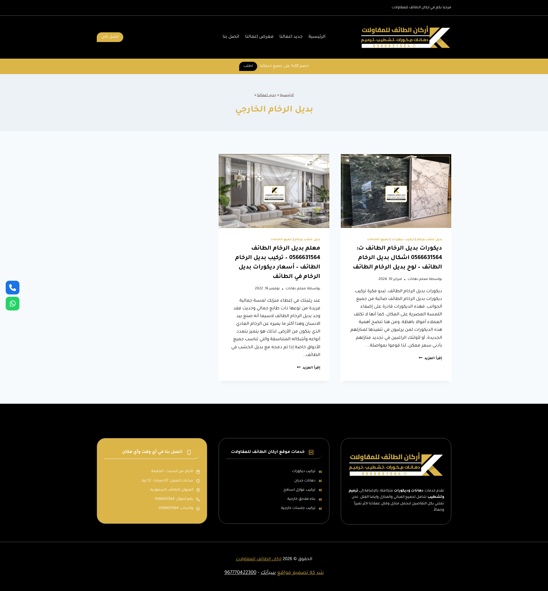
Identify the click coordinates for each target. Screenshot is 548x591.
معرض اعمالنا (259, 37)
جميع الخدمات (378, 239)
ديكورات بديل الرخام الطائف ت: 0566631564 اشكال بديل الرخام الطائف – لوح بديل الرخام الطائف (397, 258)
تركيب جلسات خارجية (298, 508)
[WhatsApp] (12, 304)
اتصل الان (110, 37)
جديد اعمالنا (291, 37)
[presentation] (396, 191)
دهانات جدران (304, 481)
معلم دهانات (418, 279)
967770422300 (240, 573)
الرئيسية (317, 37)
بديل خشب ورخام (429, 239)
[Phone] (12, 287)
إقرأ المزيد (430, 359)
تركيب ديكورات (403, 239)
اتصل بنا (231, 37)
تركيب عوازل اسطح (299, 490)
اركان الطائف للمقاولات (258, 559)
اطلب (248, 66)
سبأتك (268, 573)
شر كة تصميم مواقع (300, 573)
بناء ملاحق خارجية (301, 499)
